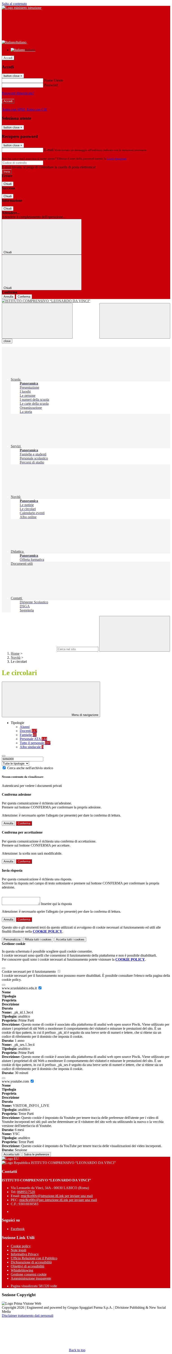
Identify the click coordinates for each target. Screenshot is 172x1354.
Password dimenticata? (18, 93)
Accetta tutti (70, 939)
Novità (15, 657)
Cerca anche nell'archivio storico (30, 768)
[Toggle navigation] (37, 321)
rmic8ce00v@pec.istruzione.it (58, 1200)
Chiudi (8, 184)
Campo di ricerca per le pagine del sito (29, 649)
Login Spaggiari (117, 158)
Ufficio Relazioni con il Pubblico (34, 1258)
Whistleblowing (22, 1270)
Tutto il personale (35, 743)
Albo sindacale (31, 747)
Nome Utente (53, 80)
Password (51, 85)
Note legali (18, 1250)
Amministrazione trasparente (31, 1278)
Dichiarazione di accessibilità (31, 1262)
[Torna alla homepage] (86, 301)
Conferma (24, 296)
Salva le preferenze (36, 1154)
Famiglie (28, 735)
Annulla (8, 296)
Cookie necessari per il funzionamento (29, 971)
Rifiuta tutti (38, 939)
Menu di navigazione (84, 715)
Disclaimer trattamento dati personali (27, 1315)
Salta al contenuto (14, 4)
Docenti (28, 731)
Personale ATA (33, 739)
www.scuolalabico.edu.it (20, 988)
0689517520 (26, 1192)
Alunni (25, 727)
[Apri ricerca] (134, 321)
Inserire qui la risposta (56, 904)
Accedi (8, 58)
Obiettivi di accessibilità (27, 1266)
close (7, 341)
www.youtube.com (16, 1081)
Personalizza (12, 939)
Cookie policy (21, 1246)
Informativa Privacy (25, 1254)
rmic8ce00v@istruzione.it (57, 1196)
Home (15, 653)
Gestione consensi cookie (29, 1274)
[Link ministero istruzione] (21, 8)
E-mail (49, 150)
